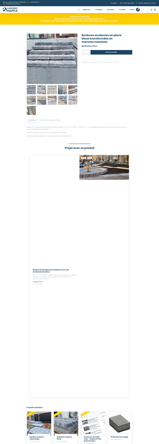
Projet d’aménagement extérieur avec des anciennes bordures (51, 271)
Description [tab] (32, 120)
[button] (75, 35)
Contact (132, 10)
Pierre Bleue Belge (38, 284)
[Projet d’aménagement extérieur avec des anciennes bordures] (104, 167)
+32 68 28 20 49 (34, 2)
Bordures (116, 62)
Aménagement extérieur (96, 62)
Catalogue (98, 10)
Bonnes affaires (108, 62)
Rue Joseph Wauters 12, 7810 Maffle (15, 2)
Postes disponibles (128, 3)
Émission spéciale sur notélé (146, 3)
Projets (89, 157)
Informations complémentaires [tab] (50, 120)
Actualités (122, 10)
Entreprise (110, 10)
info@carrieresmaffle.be (12, 4)
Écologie (83, 157)
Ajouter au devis (111, 52)
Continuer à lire (38, 282)
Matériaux (86, 10)
